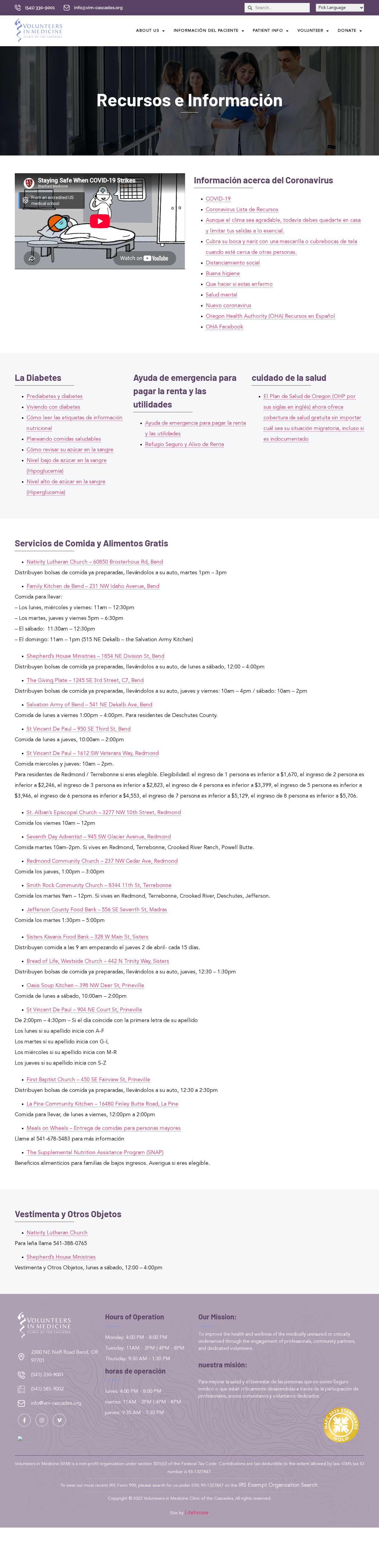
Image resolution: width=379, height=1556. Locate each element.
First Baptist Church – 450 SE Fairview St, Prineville (88, 1079)
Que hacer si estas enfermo (239, 284)
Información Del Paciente (206, 31)
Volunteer (311, 31)
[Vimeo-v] (59, 1420)
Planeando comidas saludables (64, 439)
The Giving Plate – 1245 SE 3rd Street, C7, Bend (85, 680)
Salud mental (221, 295)
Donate (347, 31)
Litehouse (196, 1512)
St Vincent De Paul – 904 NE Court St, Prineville (84, 1010)
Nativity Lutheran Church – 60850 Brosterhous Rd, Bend (95, 562)
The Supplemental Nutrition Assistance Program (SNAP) (95, 1152)
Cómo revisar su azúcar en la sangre (70, 450)
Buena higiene (223, 273)
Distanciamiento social (233, 263)
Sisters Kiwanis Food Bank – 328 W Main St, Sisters (87, 937)
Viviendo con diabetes (53, 407)
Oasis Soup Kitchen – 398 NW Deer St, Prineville (85, 985)
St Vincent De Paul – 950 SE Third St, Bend (79, 729)
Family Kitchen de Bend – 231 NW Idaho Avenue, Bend (93, 586)
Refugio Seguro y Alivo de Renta (184, 444)
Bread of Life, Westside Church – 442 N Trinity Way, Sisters (98, 961)
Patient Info (268, 31)
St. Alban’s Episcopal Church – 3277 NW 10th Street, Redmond (104, 812)
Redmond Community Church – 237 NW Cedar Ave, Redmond (102, 861)
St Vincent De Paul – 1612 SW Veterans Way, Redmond (93, 753)
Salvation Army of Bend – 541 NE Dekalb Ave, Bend (89, 705)
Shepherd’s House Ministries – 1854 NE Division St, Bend (95, 656)
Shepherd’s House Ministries (61, 1257)
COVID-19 (218, 199)
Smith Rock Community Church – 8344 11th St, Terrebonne (99, 885)
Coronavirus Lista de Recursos (242, 209)
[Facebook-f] (24, 1420)
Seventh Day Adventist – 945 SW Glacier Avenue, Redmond (99, 837)
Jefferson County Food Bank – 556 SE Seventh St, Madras (97, 909)
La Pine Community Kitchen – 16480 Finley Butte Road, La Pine (102, 1104)
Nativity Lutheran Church (57, 1233)
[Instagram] (41, 1420)
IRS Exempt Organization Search (278, 1485)
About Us (147, 31)
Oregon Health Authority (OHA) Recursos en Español (270, 316)
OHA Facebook (224, 327)
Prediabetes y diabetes (55, 396)
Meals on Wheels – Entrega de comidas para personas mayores (104, 1128)
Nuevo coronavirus (228, 305)
